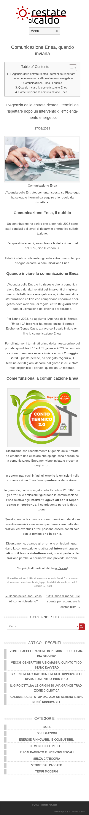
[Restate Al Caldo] (44, 23)
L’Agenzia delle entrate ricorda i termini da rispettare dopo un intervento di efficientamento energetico (42, 76)
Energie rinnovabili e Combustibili (47, 739)
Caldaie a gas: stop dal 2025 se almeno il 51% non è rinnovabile (46, 699)
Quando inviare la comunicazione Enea (42, 87)
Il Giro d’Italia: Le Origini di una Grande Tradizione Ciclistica (46, 688)
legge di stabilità (48, 582)
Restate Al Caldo (48, 805)
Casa (47, 727)
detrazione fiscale (29, 582)
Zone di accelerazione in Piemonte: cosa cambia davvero (46, 653)
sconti (71, 582)
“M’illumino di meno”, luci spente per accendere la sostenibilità (63, 601)
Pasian (62, 568)
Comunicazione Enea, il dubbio (42, 83)
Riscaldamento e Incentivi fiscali (46, 578)
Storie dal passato (46, 765)
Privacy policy (61, 811)
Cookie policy (78, 811)
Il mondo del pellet (46, 746)
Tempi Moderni (46, 771)
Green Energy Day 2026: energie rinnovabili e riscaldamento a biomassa (47, 676)
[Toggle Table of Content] (71, 68)
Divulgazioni (47, 733)
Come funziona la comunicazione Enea (42, 92)
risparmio (62, 582)
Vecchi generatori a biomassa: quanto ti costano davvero (47, 665)
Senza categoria (46, 758)
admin (22, 578)
